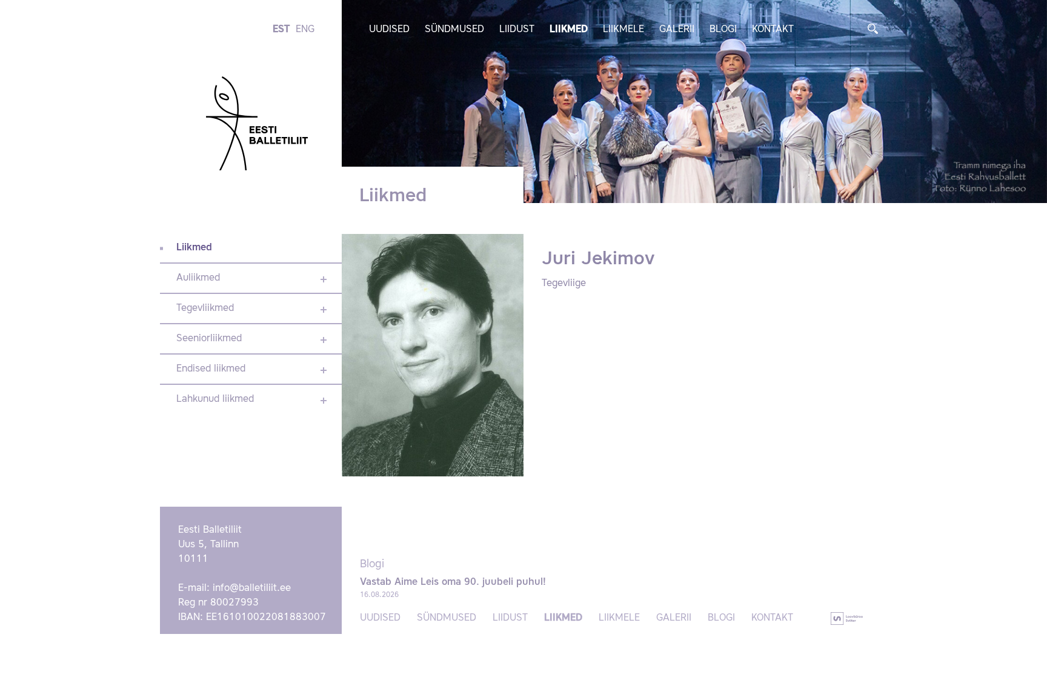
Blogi (723, 30)
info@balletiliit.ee (252, 588)
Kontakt (773, 30)
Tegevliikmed (205, 308)
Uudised (389, 30)
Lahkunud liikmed (215, 399)
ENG (305, 30)
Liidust (516, 30)
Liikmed (569, 30)
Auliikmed (198, 278)
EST (281, 30)
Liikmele (623, 30)
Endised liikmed (210, 369)
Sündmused (454, 30)
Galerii (676, 30)
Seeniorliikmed (209, 339)
